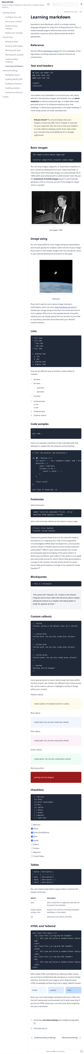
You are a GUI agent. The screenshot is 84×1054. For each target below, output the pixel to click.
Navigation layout (12, 75)
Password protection (14, 92)
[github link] (48, 4)
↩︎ (35, 1023)
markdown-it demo (51, 51)
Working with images (14, 46)
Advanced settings (10, 70)
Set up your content (13, 21)
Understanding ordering (11, 60)
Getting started (9, 12)
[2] (39, 568)
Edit (81, 12)
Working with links (13, 50)
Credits (6, 97)
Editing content (11, 41)
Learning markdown (14, 66)
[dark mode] (81, 4)
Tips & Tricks (8, 37)
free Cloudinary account (65, 307)
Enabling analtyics (12, 88)
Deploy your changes (14, 33)
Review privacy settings (11, 27)
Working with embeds (14, 55)
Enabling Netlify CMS (13, 79)
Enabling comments (13, 83)
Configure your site (13, 17)
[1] (41, 549)
